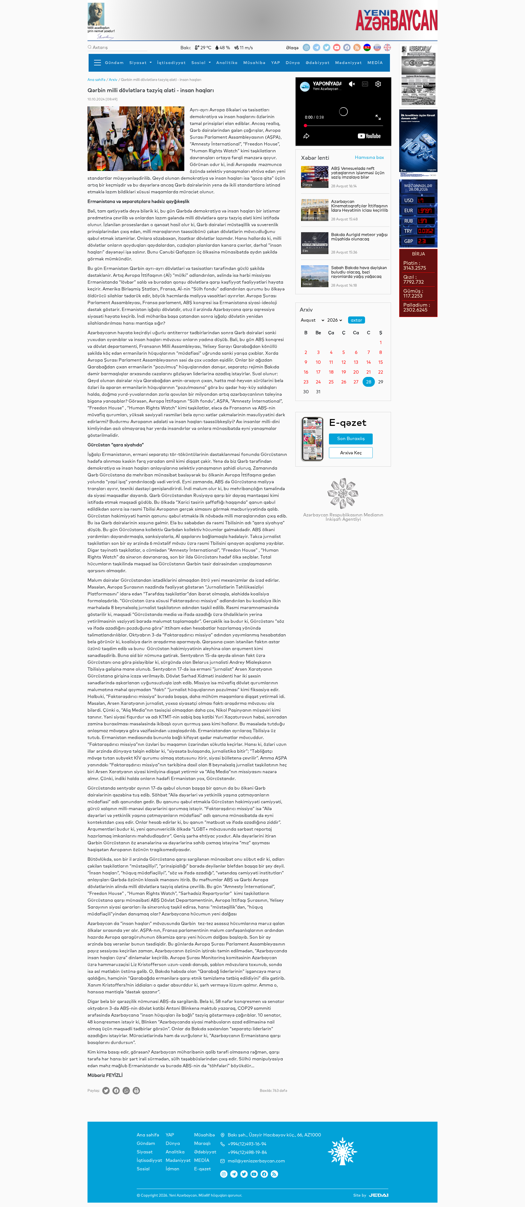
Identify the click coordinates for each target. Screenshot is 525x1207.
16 (306, 372)
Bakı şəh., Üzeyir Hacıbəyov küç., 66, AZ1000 (274, 1135)
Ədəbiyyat (318, 62)
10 (318, 362)
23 (306, 382)
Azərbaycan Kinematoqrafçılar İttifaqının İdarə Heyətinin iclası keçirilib (359, 206)
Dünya (293, 62)
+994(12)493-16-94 (247, 1144)
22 (380, 372)
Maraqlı (202, 1143)
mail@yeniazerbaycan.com (256, 1161)
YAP (275, 62)
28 (368, 382)
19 (344, 372)
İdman (172, 1169)
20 (356, 372)
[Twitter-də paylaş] (106, 1090)
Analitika (227, 62)
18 (331, 372)
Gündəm (114, 62)
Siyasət (138, 62)
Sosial (199, 62)
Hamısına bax (369, 157)
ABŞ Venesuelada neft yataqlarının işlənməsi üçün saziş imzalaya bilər (357, 173)
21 (368, 372)
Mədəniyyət (348, 62)
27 (356, 382)
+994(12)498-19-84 (247, 1152)
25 (331, 382)
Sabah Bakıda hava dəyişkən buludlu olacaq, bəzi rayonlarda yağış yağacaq (359, 272)
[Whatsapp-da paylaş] (126, 1090)
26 (343, 382)
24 (318, 382)
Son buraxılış (351, 438)
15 (380, 362)
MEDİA (375, 62)
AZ (367, 47)
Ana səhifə (148, 1135)
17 (318, 372)
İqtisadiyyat (171, 62)
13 (356, 362)
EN (387, 47)
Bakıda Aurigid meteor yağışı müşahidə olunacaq (359, 237)
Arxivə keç (351, 452)
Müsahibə (254, 62)
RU (377, 47)
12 (344, 362)
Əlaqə (292, 47)
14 (368, 362)
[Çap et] (136, 1090)
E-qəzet (202, 1169)
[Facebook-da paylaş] (116, 1090)
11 (331, 362)
